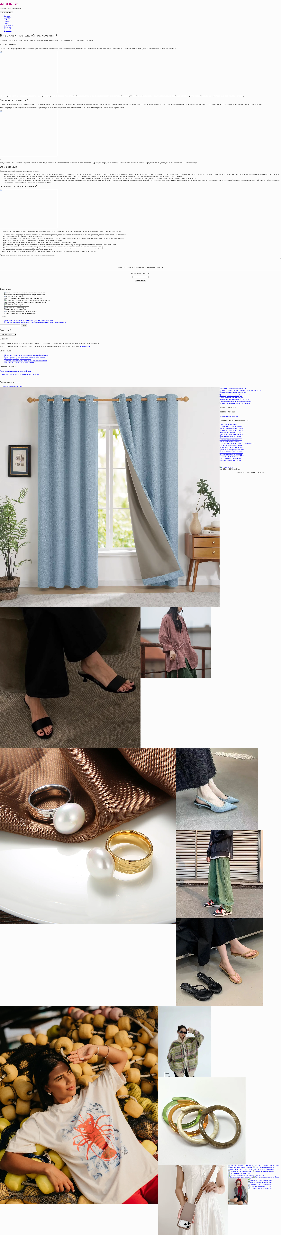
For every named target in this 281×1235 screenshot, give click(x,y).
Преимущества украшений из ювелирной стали (15, 371)
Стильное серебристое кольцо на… (231, 460)
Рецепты (7, 16)
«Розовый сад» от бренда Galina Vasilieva (17, 359)
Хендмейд (7, 18)
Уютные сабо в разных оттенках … (231, 440)
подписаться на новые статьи (229, 416)
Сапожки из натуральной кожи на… (231, 445)
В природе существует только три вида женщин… (20, 313)
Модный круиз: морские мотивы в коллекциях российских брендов (26, 355)
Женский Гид (8, 23)
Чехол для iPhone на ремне (228, 425)
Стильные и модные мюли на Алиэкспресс (233, 388)
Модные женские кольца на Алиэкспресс (233, 392)
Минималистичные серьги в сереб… (231, 434)
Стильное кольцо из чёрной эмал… (231, 438)
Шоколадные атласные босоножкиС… (232, 426)
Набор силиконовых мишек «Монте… (232, 428)
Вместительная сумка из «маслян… (231, 457)
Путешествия (8, 25)
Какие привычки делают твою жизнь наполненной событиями (24, 357)
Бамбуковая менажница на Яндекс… (231, 458)
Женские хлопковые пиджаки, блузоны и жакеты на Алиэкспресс (241, 390)
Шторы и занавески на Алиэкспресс (11, 386)
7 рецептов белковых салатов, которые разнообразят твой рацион (25, 361)
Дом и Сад (7, 20)
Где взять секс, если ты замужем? (15, 310)
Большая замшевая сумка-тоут (229, 442)
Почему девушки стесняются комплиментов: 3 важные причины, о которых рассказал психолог (35, 322)
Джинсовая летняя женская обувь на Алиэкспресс (236, 394)
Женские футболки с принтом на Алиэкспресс (235, 399)
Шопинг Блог (8, 29)
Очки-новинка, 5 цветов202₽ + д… (231, 432)
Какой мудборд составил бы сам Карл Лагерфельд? (20, 363)
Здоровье (7, 21)
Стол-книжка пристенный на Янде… (231, 447)
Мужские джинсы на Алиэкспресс (231, 396)
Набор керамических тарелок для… (231, 436)
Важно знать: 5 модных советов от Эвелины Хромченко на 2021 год (26, 302)
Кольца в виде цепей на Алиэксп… (231, 451)
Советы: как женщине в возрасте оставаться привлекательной (24, 295)
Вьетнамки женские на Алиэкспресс (231, 398)
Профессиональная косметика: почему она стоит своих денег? (20, 374)
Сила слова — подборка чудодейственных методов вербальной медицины (28, 320)
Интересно (7, 27)
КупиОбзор (8, 31)
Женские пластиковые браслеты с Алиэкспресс (235, 403)
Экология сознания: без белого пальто (16, 306)
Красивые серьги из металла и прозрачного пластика (237, 443)
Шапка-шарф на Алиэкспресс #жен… (232, 449)
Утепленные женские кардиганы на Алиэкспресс (236, 401)
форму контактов (85, 347)
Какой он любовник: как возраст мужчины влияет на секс (23, 298)
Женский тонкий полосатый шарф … (232, 455)
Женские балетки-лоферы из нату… (231, 430)
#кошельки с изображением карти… (231, 453)
